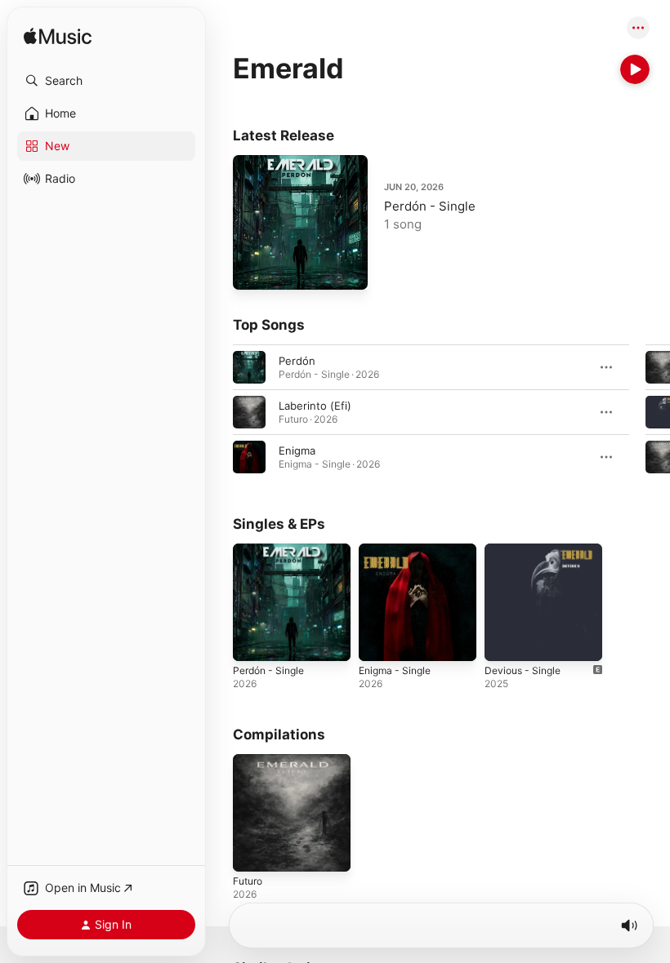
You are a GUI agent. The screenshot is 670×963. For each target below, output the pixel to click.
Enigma (297, 450)
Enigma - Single (395, 670)
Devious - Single (523, 670)
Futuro (247, 881)
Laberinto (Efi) (315, 405)
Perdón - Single (430, 206)
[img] (58, 37)
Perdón (297, 360)
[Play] (635, 69)
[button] (106, 81)
